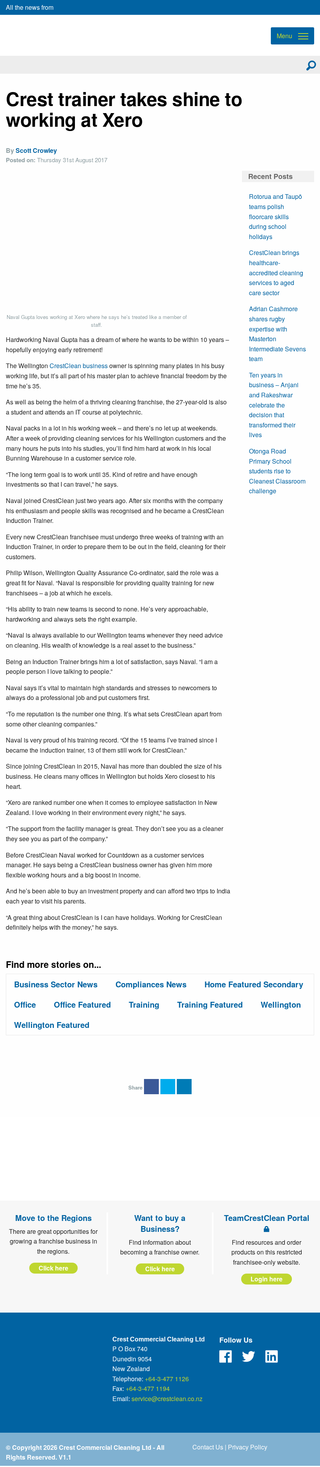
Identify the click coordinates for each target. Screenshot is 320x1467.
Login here (267, 1278)
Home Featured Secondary (253, 984)
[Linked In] (271, 1356)
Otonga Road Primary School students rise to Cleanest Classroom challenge (277, 470)
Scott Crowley (36, 150)
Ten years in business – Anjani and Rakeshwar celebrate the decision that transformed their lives (274, 404)
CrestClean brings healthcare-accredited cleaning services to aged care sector (276, 272)
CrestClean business (79, 365)
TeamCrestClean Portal (266, 1217)
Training (144, 1004)
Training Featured (210, 1004)
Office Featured (82, 1004)
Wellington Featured (51, 1024)
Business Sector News (56, 984)
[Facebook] (225, 1356)
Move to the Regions (53, 1217)
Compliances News (151, 984)
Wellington (281, 1004)
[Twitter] (248, 1356)
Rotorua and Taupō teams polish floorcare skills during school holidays (275, 216)
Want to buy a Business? (159, 1223)
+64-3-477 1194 (148, 1388)
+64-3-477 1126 (167, 1378)
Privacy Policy (247, 1446)
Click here (53, 1267)
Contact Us (207, 1446)
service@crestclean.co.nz (167, 1398)
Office (25, 1004)
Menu (284, 35)
